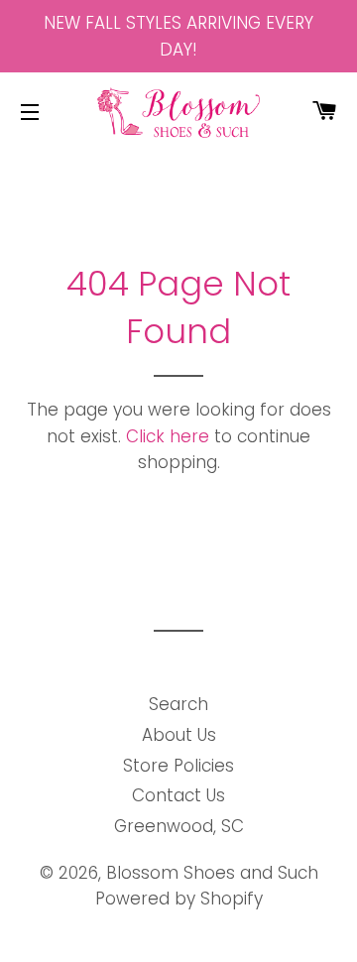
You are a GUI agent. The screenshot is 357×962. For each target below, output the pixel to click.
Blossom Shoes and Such (212, 873)
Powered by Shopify (179, 898)
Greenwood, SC (179, 826)
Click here (167, 436)
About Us (179, 735)
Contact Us (178, 795)
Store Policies (178, 766)
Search (178, 704)
